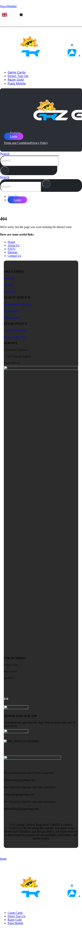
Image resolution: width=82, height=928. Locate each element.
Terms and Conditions (17, 142)
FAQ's (11, 248)
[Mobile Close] (2, 864)
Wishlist (12, 6)
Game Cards (17, 72)
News (3, 6)
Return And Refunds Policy (18, 304)
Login (13, 136)
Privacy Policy (39, 142)
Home (11, 242)
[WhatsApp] (4, 745)
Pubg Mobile (17, 83)
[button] (4, 153)
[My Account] (3, 208)
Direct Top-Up (18, 76)
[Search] (4, 170)
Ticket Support (11, 317)
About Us (13, 245)
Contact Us (14, 255)
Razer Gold (16, 79)
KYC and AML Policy (15, 336)
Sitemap (12, 252)
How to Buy (10, 291)
